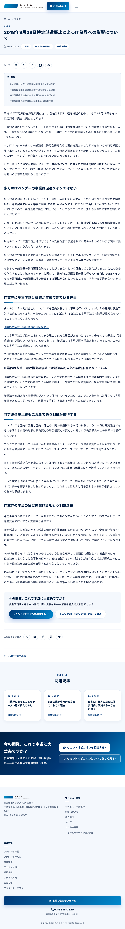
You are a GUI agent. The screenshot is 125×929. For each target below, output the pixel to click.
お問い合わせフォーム (64, 900)
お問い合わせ (59, 6)
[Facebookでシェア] (32, 65)
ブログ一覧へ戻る (16, 655)
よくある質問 (71, 827)
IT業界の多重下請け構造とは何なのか (26, 327)
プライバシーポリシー (15, 888)
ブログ (17, 19)
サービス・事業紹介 (75, 806)
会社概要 (8, 862)
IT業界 (26, 46)
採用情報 (8, 872)
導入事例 (69, 817)
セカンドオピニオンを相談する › (86, 747)
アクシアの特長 (11, 851)
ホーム (7, 19)
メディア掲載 (10, 877)
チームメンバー (11, 867)
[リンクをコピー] (48, 65)
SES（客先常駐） (43, 46)
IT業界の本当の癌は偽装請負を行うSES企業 (31, 101)
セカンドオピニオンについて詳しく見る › (91, 758)
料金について (71, 812)
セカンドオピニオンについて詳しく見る (81, 614)
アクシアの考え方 (12, 856)
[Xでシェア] (16, 65)
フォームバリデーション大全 (79, 832)
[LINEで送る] (40, 65)
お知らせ (8, 882)
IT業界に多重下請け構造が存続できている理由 (32, 90)
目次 (13, 77)
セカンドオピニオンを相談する (29, 614)
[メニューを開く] (76, 6)
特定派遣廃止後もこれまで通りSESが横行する (32, 95)
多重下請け (62, 46)
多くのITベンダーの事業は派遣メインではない (32, 84)
